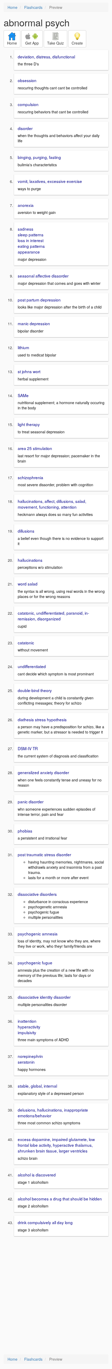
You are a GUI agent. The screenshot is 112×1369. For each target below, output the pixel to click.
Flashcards (33, 7)
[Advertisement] (56, 1296)
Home (12, 7)
